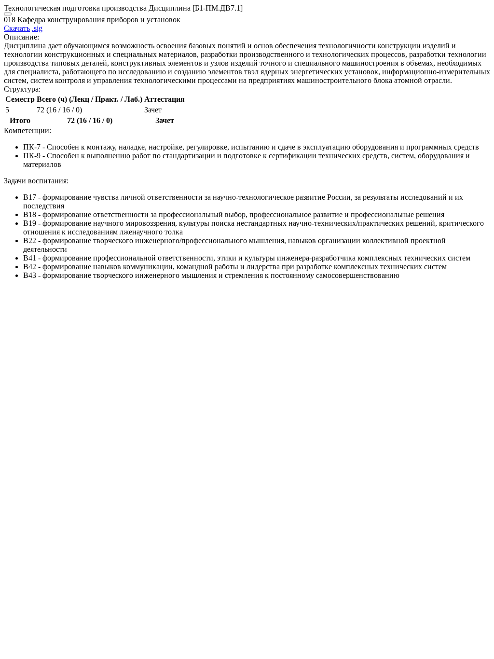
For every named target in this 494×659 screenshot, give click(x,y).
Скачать (17, 28)
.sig (37, 28)
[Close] (8, 14)
